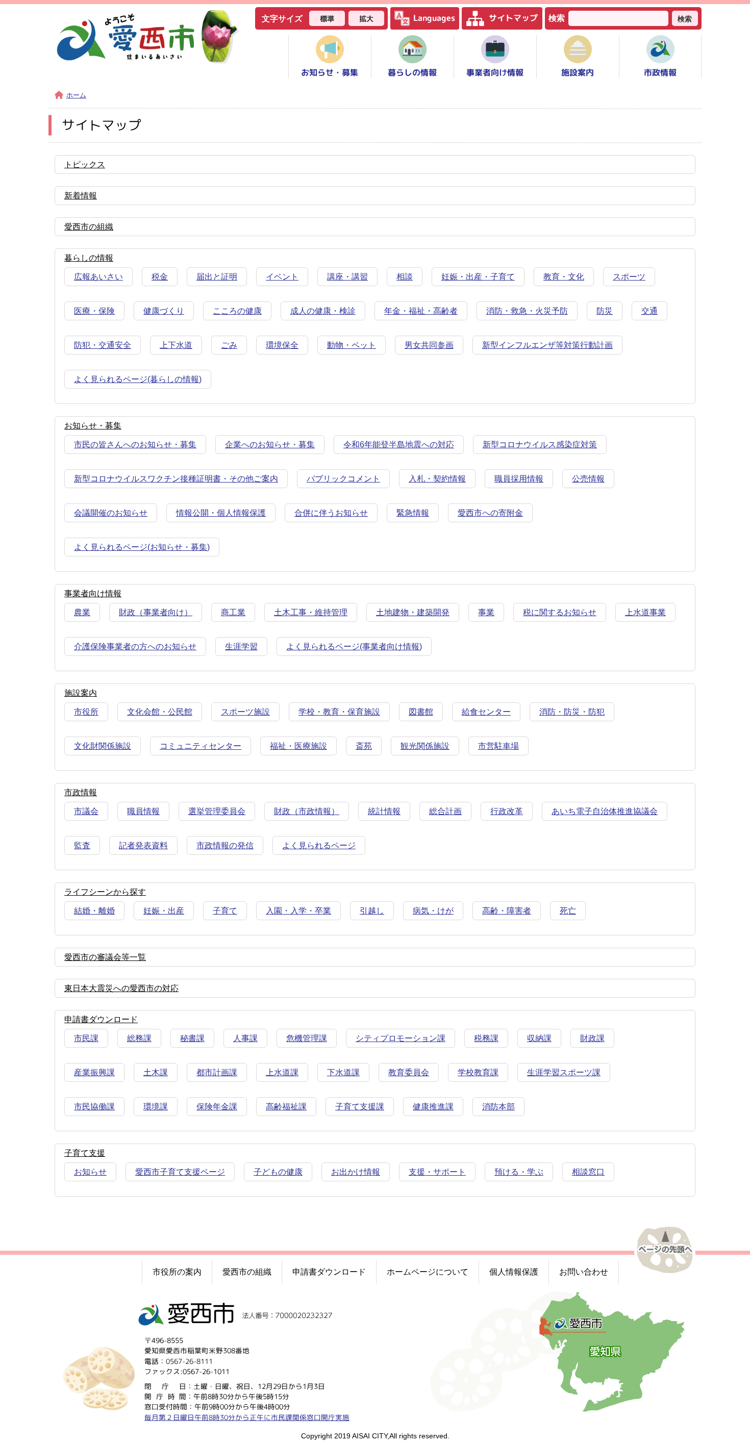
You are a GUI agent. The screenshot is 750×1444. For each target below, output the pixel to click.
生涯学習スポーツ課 (564, 1072)
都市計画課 (216, 1072)
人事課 (245, 1038)
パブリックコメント (343, 478)
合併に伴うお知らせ (331, 513)
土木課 (155, 1072)
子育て (225, 910)
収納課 (539, 1038)
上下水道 (176, 345)
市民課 (86, 1038)
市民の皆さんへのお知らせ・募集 (135, 444)
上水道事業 (645, 612)
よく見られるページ (319, 845)
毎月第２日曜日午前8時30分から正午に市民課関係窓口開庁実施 (246, 1417)
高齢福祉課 (286, 1106)
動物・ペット (351, 345)
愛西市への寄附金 (490, 513)
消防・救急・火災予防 (527, 311)
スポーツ (629, 276)
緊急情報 (412, 513)
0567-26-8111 (189, 1361)
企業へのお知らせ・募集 (270, 444)
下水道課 (343, 1072)
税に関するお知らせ (559, 612)
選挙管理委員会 (216, 811)
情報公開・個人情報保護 (221, 513)
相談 (404, 276)
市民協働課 (94, 1106)
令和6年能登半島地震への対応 (398, 444)
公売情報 (588, 478)
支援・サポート (437, 1172)
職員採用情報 (518, 478)
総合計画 (445, 811)
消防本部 (498, 1106)
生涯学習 (241, 646)
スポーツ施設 (245, 711)
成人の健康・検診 (323, 311)
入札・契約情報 (437, 478)
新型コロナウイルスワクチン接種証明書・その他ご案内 (176, 478)
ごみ (229, 345)
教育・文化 (563, 276)
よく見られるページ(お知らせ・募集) (142, 547)
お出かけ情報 (355, 1172)
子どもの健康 (278, 1172)
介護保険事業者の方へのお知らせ (135, 646)
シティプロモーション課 (400, 1038)
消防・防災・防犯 (572, 711)
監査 (82, 845)
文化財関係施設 (102, 746)
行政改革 (506, 811)
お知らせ (90, 1172)
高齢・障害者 (506, 910)
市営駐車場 (498, 746)
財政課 (592, 1038)
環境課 (155, 1106)
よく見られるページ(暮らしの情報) (138, 379)
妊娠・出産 (163, 910)
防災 (604, 311)
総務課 (139, 1038)
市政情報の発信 (225, 845)
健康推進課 (433, 1106)
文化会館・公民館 (159, 711)
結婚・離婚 (94, 910)
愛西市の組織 (246, 1272)
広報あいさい (98, 276)
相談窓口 (588, 1172)
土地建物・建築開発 (412, 612)
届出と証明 (216, 276)
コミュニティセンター (200, 746)
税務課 (486, 1038)
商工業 (233, 612)
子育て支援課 (359, 1106)
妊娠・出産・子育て (478, 276)
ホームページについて (427, 1272)
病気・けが (433, 910)
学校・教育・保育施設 (339, 711)
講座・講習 (347, 276)
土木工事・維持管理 (310, 612)
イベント (282, 276)
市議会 (86, 811)
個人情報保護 (513, 1272)
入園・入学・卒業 (298, 910)
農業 (82, 612)
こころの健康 (237, 311)
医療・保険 (94, 311)
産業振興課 (94, 1072)
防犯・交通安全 (102, 345)
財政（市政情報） (306, 811)
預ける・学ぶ (518, 1172)
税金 (160, 276)
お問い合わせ (583, 1272)
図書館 (421, 711)
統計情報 (384, 811)
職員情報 (143, 811)
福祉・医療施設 (298, 746)
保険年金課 (216, 1106)
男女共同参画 (429, 345)
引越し (372, 910)
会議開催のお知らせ (110, 513)
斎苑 (364, 746)
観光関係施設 (425, 746)
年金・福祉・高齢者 (421, 311)
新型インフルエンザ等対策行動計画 (547, 345)
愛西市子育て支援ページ (180, 1172)
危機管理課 (306, 1038)
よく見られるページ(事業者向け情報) (354, 646)
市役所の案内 (177, 1272)
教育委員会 (408, 1072)
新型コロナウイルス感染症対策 (540, 444)
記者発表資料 (143, 845)
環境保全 (282, 345)
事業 (486, 612)
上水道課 (282, 1072)
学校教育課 (478, 1072)
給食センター (486, 711)
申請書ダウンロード (329, 1272)
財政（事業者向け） (155, 612)
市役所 (86, 711)
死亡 (568, 910)
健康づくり (163, 311)
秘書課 (192, 1038)
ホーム (76, 95)
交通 (649, 311)
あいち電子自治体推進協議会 (605, 811)
